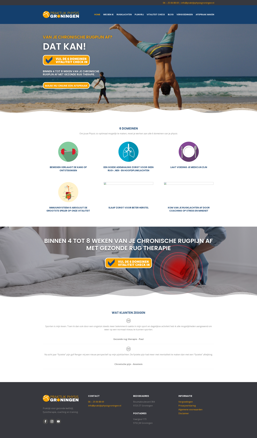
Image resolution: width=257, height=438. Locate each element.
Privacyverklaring (187, 405)
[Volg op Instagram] (52, 421)
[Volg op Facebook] (45, 421)
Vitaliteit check (156, 14)
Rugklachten (124, 14)
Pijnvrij (139, 14)
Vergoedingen (185, 14)
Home (97, 14)
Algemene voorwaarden (190, 409)
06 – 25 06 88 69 (171, 2)
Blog (171, 14)
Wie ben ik (108, 14)
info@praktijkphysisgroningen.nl (197, 2)
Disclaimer (183, 413)
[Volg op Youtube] (58, 421)
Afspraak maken (205, 14)
